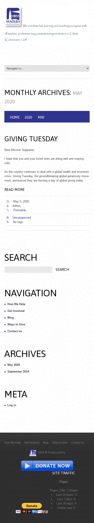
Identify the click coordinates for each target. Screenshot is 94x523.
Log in (11, 405)
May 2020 (13, 364)
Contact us (14, 331)
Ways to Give (16, 324)
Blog (10, 317)
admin (16, 205)
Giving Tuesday (31, 139)
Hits (63, 490)
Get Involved (15, 310)
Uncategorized (22, 217)
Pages (54, 490)
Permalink (19, 210)
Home (14, 117)
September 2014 (18, 371)
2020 (28, 117)
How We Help (16, 304)
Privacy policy (56, 452)
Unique (73, 490)
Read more (14, 189)
